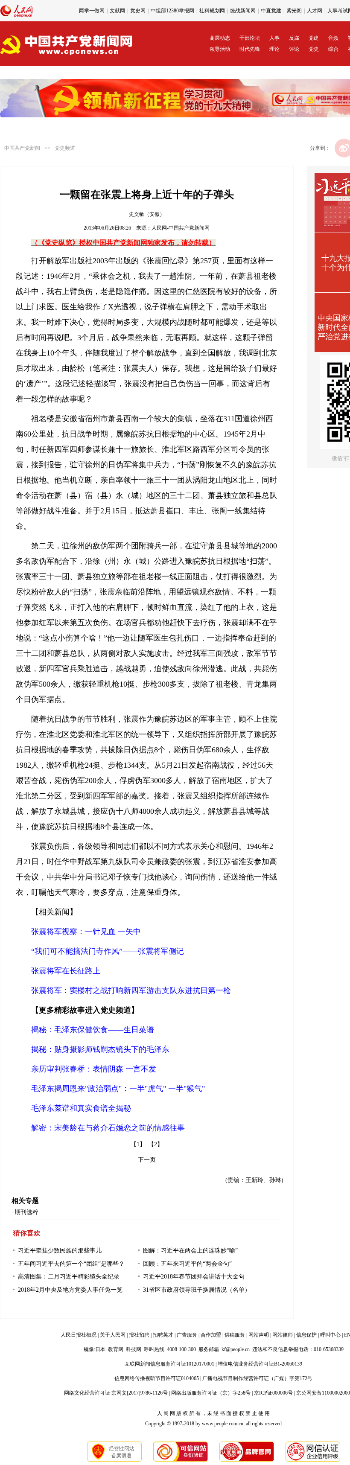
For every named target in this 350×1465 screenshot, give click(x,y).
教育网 (115, 1349)
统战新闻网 (243, 11)
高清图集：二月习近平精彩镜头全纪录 (69, 1276)
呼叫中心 (330, 1335)
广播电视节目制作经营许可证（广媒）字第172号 (257, 1378)
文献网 (117, 11)
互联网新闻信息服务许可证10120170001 (169, 1364)
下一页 (147, 1159)
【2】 (155, 1144)
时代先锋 (249, 49)
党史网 (138, 11)
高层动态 (220, 38)
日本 (100, 1349)
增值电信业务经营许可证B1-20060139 (260, 1364)
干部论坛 (249, 38)
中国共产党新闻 (22, 148)
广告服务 (187, 1335)
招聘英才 (163, 1335)
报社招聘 (139, 1335)
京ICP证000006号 (273, 1393)
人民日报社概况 (78, 1335)
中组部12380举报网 (172, 11)
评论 (294, 49)
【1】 (138, 1144)
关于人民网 (112, 1335)
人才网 (314, 11)
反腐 (294, 38)
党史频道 (65, 148)
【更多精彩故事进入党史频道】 (85, 1010)
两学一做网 (92, 11)
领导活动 (220, 49)
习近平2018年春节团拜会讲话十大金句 (194, 1276)
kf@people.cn (236, 1349)
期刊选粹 (26, 1212)
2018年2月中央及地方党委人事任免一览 (70, 1290)
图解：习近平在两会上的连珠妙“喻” (190, 1250)
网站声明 (258, 1335)
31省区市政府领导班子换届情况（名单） (197, 1290)
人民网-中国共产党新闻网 (181, 228)
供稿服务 (235, 1335)
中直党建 (271, 11)
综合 (333, 49)
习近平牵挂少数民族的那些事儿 (60, 1250)
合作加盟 (211, 1335)
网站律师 (282, 1335)
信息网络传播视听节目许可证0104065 (156, 1378)
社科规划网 (212, 11)
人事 (274, 38)
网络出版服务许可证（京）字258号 (211, 1393)
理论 (274, 49)
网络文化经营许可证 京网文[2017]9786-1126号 (116, 1393)
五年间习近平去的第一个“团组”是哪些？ (71, 1264)
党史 (314, 49)
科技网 (133, 1349)
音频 (333, 38)
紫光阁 (294, 11)
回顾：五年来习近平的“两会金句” (187, 1264)
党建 (314, 38)
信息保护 (306, 1335)
